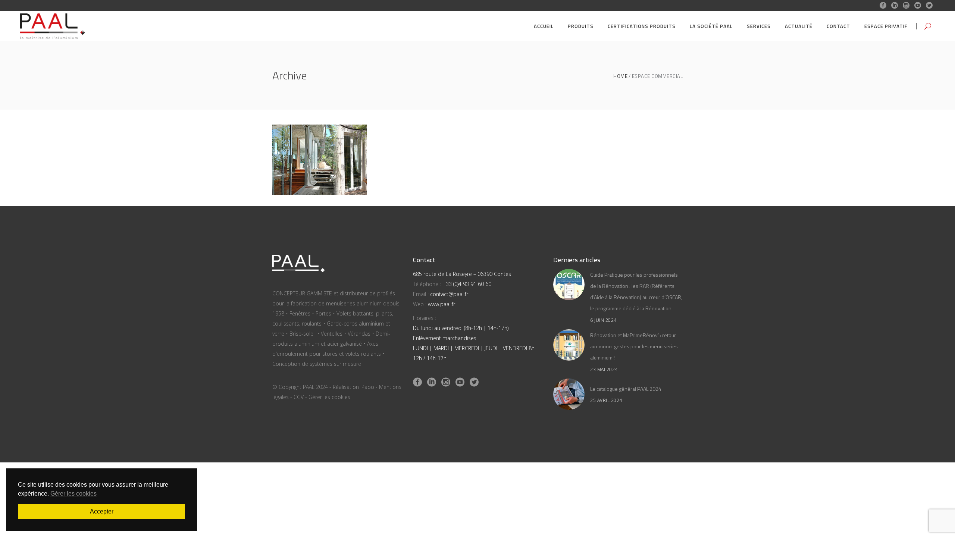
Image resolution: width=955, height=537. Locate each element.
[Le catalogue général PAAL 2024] (569, 394)
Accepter (101, 511)
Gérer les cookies (329, 397)
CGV (299, 397)
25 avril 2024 (606, 400)
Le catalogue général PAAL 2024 (625, 389)
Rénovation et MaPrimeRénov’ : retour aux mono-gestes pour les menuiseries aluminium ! (634, 346)
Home (620, 76)
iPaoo (367, 386)
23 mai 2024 (604, 369)
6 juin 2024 (603, 320)
